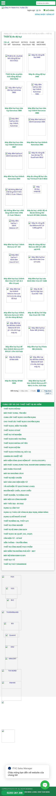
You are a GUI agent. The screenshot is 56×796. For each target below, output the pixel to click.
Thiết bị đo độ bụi (12, 408)
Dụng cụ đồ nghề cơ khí (15, 516)
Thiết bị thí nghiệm (12, 434)
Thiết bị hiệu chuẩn (13, 478)
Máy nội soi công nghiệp (15, 499)
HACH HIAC (41, 44)
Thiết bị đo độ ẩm (12, 447)
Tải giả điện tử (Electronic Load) (19, 486)
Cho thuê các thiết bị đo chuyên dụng (22, 421)
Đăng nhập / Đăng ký (44, 14)
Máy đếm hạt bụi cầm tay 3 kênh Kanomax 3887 (14, 144)
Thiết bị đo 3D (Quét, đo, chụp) (18, 534)
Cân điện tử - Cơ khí (13, 538)
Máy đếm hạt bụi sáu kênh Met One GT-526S (37, 279)
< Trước (33, 391)
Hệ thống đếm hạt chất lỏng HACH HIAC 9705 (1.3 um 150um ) (14, 212)
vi (37, 10)
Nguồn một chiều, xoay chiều (17, 490)
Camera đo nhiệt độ (13, 456)
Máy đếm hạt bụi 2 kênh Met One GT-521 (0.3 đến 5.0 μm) (14, 280)
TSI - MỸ (7, 44)
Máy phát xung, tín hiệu (15, 413)
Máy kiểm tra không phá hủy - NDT (20, 551)
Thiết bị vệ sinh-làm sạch (15, 529)
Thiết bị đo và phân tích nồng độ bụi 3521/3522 (14, 76)
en (40, 10)
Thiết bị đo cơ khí (12, 430)
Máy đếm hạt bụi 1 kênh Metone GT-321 (14, 245)
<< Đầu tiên (23, 391)
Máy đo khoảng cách (13, 473)
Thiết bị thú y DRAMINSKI (15, 564)
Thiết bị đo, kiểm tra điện (15, 426)
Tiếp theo (47, 391)
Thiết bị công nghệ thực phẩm (18, 547)
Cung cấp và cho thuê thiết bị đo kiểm (29, 34)
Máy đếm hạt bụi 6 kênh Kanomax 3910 (14, 177)
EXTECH (24, 42)
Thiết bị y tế (9, 560)
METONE (40, 42)
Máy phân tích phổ (12, 469)
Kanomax (16, 44)
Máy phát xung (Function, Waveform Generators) (27, 465)
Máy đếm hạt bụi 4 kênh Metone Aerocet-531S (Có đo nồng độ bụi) (14, 314)
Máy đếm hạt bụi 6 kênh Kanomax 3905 (37, 143)
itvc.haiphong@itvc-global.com (22, 722)
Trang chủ (8, 34)
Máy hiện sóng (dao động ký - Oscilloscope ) (24, 460)
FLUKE (32, 42)
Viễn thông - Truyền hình (15, 542)
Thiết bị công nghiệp (13, 525)
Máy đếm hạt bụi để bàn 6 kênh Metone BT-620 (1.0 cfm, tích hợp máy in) (37, 384)
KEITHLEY (15, 42)
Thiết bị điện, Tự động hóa (16, 495)
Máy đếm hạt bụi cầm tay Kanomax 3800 (14, 109)
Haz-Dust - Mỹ (28, 44)
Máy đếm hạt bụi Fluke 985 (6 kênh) (37, 347)
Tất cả (6, 42)
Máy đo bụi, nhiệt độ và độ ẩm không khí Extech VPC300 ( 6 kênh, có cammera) (37, 214)
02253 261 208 (14, 792)
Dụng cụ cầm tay (12, 508)
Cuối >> (48, 393)
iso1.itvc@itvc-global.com (19, 760)
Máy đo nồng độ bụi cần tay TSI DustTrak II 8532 (37, 177)
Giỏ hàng (49, 10)
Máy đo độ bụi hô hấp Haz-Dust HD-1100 (37, 313)
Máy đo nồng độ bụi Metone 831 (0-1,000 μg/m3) (37, 246)
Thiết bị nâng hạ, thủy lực (16, 521)
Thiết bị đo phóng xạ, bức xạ (17, 452)
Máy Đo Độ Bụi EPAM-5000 (14, 382)
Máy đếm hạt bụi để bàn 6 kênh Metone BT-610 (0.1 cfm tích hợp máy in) (14, 350)
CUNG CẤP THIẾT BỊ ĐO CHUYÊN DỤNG (20, 417)
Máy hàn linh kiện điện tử (16, 482)
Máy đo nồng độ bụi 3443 (37, 75)
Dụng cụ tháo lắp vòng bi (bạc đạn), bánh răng (26, 512)
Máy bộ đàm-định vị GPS (15, 555)
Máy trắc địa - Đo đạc (14, 503)
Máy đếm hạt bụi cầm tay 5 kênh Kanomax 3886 (37, 110)
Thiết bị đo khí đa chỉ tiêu (16, 443)
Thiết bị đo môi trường (15, 439)
